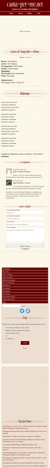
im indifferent (9, 339)
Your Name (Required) (13, 210)
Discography (6, 288)
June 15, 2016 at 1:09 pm (21, 171)
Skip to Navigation (25, 31)
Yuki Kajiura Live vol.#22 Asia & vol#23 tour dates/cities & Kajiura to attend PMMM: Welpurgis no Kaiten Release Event (25, 427)
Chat (38, 13)
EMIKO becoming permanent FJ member (17, 330)
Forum (20, 13)
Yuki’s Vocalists (7, 274)
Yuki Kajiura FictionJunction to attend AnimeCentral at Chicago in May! (23, 463)
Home (11, 13)
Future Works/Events (9, 296)
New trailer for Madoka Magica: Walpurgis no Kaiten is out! (20, 444)
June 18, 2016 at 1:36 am (21, 183)
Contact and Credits (8, 299)
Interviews (6, 272)
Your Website (10, 222)
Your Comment (11, 227)
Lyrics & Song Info (20, 52)
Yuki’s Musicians (8, 277)
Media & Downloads (9, 280)
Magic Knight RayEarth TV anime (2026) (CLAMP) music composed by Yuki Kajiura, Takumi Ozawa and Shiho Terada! (24, 454)
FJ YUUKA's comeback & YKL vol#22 (17, 328)
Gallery (29, 13)
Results (25, 348)
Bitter (36, 52)
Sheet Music (6, 285)
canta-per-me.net (25, 4)
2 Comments (25, 249)
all (6, 336)
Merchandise (6, 291)
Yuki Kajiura (6, 269)
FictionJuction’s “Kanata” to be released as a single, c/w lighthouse (22, 436)
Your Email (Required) (13, 216)
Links (4, 302)
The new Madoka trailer (12, 333)
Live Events (6, 294)
